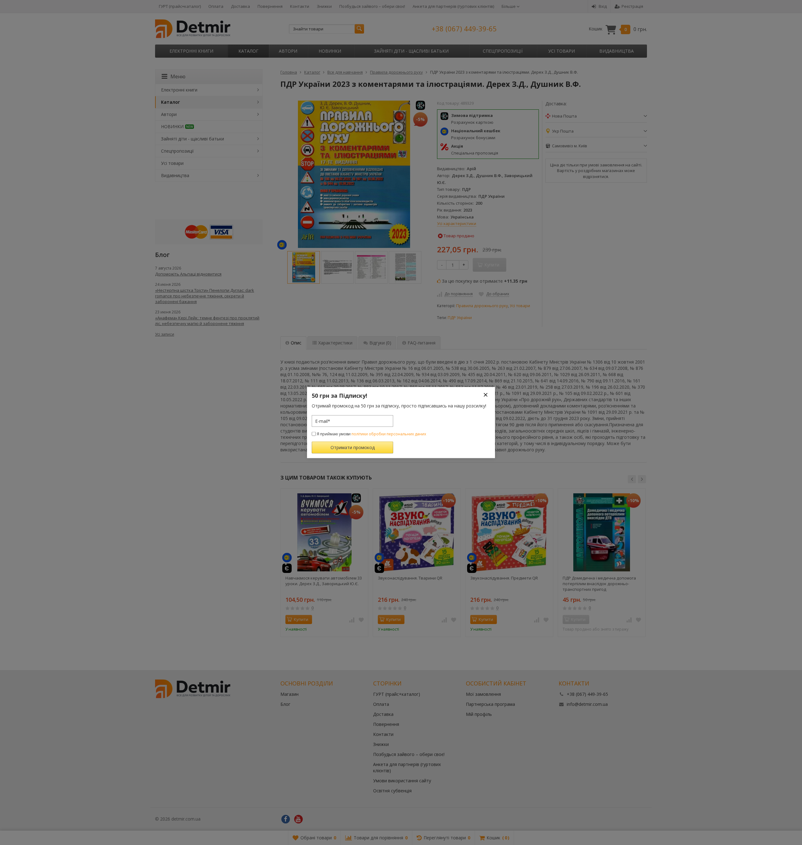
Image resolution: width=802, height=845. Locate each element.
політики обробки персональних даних (389, 434)
